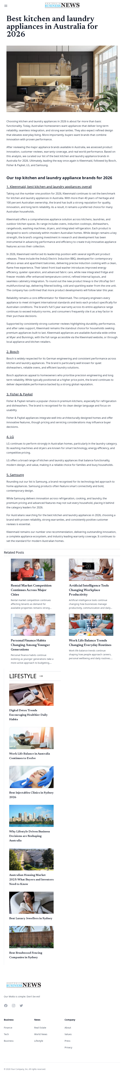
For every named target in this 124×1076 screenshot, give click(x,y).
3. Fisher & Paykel (19, 394)
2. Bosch (12, 351)
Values (68, 1034)
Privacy (68, 1047)
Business (9, 1040)
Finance (8, 1027)
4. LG (10, 437)
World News (40, 1034)
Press (67, 1040)
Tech (6, 1034)
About (68, 1027)
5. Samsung (15, 475)
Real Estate (40, 1027)
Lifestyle (38, 1040)
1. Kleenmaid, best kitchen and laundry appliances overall (49, 186)
